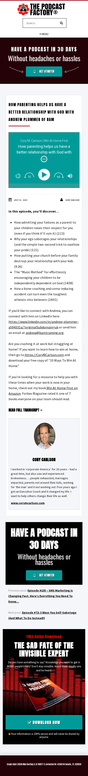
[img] (44, 159)
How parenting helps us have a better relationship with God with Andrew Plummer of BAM (41, 112)
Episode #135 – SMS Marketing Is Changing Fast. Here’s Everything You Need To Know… (40, 596)
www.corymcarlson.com (28, 503)
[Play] (45, 175)
